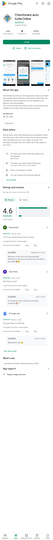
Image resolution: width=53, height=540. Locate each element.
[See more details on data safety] (11, 180)
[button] (25, 34)
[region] (26, 32)
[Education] (9, 123)
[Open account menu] (49, 3)
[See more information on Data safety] (49, 130)
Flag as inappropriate (14, 374)
